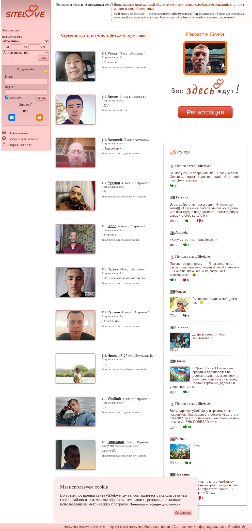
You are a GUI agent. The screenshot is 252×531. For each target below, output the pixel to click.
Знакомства (10, 30)
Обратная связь (20, 145)
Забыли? (25, 105)
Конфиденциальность (210, 527)
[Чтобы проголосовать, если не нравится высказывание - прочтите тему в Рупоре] (199, 220)
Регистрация (205, 112)
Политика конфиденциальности (155, 504)
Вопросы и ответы (23, 139)
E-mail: (9, 76)
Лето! (196, 446)
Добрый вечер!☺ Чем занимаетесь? (208, 336)
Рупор (183, 152)
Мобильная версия (157, 527)
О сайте (234, 527)
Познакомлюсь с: (12, 37)
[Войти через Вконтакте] (11, 117)
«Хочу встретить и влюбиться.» (193, 239)
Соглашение (182, 527)
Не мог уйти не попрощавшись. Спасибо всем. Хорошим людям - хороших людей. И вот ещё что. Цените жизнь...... (204, 176)
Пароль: (10, 87)
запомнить (15, 97)
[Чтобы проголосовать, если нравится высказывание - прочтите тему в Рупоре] (172, 184)
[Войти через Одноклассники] (39, 117)
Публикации (18, 133)
